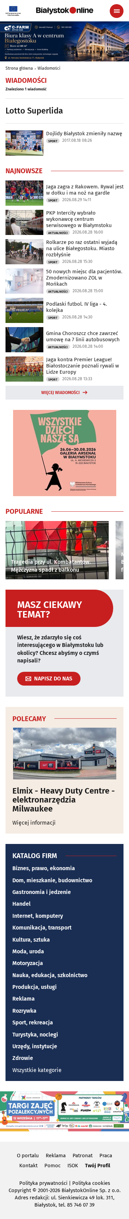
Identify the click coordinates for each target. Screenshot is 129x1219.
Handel (21, 904)
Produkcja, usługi (34, 987)
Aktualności (58, 233)
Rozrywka (24, 1010)
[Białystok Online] (64, 10)
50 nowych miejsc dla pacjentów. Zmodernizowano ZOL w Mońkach (84, 277)
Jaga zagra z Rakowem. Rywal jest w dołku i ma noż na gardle (84, 190)
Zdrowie (22, 1058)
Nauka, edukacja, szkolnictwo (49, 975)
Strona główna (19, 68)
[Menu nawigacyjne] (116, 11)
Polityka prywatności (43, 1183)
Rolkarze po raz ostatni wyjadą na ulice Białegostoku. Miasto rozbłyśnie (81, 248)
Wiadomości (48, 68)
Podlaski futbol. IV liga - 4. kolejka (76, 307)
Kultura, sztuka (31, 939)
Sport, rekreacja (32, 1022)
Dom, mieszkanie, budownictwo (52, 880)
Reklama (23, 998)
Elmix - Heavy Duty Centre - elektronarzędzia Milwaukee (63, 800)
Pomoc (52, 1165)
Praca (105, 1155)
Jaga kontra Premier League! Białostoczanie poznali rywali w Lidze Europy (82, 365)
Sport (52, 141)
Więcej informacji (34, 822)
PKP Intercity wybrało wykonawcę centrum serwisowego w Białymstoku (79, 219)
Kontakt (28, 1165)
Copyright (20, 1190)
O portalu (28, 1155)
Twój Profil (97, 1165)
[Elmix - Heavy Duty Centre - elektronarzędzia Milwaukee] (64, 753)
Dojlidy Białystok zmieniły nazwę (84, 133)
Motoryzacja (27, 963)
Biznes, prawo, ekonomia (43, 868)
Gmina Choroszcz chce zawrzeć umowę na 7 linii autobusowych (83, 336)
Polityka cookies (91, 1183)
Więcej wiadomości (60, 392)
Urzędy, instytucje (34, 1046)
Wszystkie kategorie (37, 1070)
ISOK (72, 1165)
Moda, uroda (28, 951)
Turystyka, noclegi (35, 1034)
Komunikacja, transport (42, 927)
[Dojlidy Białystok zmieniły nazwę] (24, 143)
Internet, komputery (37, 916)
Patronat (83, 1155)
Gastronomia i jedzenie (41, 892)
